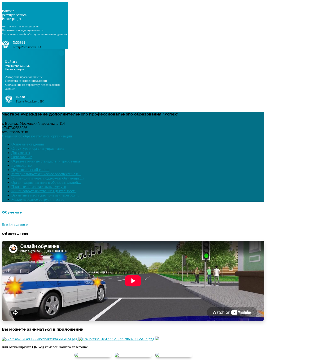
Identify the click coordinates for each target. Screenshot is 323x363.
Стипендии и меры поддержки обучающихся (47, 178)
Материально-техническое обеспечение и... (46, 174)
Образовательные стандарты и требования (45, 161)
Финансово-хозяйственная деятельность (43, 191)
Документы (20, 153)
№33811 (19, 42)
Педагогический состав (30, 170)
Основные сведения (27, 144)
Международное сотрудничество (37, 199)
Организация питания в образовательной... (46, 182)
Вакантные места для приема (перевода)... (45, 195)
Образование (21, 157)
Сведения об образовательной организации (37, 136)
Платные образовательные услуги (38, 187)
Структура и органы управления (37, 148)
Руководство (21, 165)
